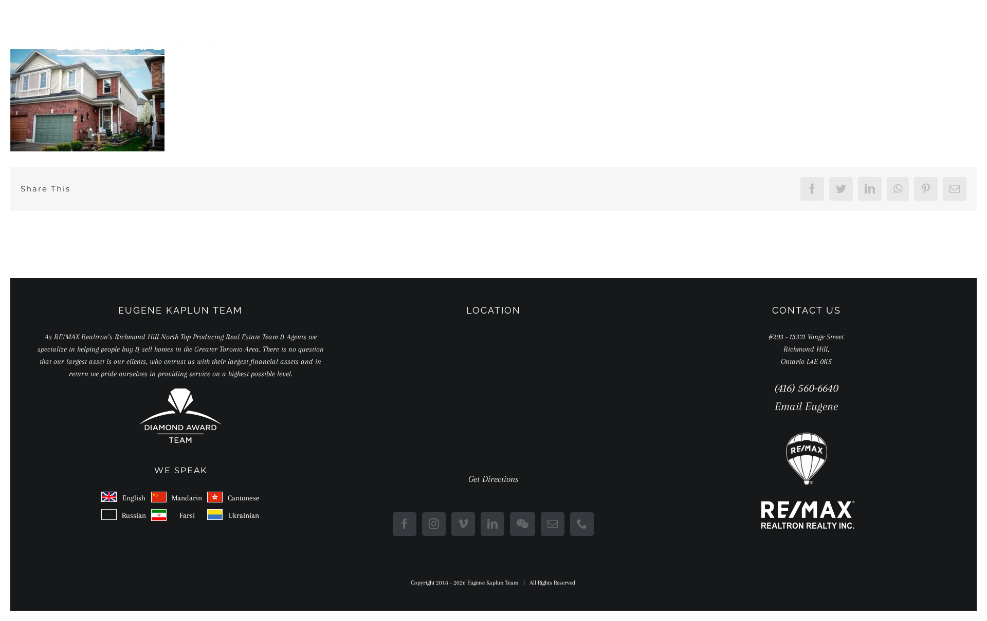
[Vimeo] (463, 524)
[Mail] (552, 524)
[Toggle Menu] (924, 49)
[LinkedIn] (492, 524)
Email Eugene (806, 406)
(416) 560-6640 (806, 387)
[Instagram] (434, 524)
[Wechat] (522, 524)
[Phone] (582, 524)
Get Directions (493, 479)
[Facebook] (404, 524)
